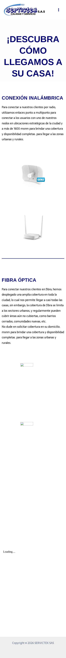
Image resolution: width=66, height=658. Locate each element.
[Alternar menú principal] (58, 10)
